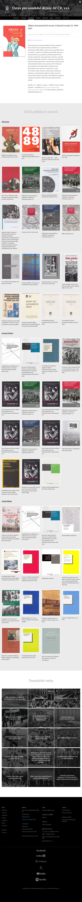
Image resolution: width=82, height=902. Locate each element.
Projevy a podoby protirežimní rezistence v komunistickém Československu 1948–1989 (30, 578)
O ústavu (23, 18)
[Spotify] (41, 879)
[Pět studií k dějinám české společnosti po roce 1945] (31, 654)
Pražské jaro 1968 (41, 698)
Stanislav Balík (58, 34)
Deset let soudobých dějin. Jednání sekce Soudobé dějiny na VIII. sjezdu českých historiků (31, 324)
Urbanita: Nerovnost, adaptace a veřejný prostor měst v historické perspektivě (67, 777)
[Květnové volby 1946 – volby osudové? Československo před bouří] (51, 156)
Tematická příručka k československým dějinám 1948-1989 (31, 156)
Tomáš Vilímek (49, 34)
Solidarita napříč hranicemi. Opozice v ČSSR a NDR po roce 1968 (50, 620)
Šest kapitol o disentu (47, 578)
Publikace (31, 18)
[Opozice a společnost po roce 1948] (71, 616)
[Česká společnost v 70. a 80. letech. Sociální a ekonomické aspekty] (31, 616)
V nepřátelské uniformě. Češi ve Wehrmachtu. (67, 757)
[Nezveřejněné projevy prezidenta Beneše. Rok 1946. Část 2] (51, 319)
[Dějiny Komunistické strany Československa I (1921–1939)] (11, 153)
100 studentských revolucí (67, 738)
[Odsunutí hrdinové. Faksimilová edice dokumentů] (71, 447)
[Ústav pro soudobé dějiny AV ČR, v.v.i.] (7, 10)
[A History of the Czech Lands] (31, 230)
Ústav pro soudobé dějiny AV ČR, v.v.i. (36, 888)
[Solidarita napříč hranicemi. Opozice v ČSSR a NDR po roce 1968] (51, 616)
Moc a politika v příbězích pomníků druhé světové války (15, 698)
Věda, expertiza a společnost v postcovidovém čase (41, 777)
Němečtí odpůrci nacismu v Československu (15, 718)
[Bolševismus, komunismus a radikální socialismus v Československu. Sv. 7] (71, 193)
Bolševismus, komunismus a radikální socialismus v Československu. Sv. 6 (49, 235)
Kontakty (58, 18)
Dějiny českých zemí (67, 233)
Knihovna (45, 18)
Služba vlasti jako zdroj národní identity (14, 777)
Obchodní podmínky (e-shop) (30, 836)
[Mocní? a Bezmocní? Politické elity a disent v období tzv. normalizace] (51, 655)
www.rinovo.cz (55, 888)
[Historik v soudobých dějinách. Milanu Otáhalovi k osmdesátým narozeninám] (11, 654)
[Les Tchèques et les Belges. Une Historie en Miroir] (11, 280)
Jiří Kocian (31, 34)
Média (51, 18)
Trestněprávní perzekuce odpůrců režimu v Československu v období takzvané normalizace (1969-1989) (50, 369)
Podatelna (25, 826)
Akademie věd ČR (66, 817)
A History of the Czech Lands (30, 232)
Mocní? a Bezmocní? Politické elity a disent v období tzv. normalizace (50, 658)
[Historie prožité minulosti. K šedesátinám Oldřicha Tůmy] (51, 193)
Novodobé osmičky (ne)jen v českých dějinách (41, 738)
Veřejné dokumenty (27, 829)
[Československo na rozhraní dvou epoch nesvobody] (51, 280)
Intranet (4, 832)
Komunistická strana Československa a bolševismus (41, 718)
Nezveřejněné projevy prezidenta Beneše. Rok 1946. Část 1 (70, 322)
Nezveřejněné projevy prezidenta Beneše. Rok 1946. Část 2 (50, 322)
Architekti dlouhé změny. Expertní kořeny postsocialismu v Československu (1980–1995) (10, 578)
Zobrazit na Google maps (29, 819)
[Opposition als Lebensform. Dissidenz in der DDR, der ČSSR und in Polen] (11, 617)
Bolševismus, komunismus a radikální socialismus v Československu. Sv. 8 (29, 197)
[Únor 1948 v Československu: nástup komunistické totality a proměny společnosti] (11, 194)
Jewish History (66, 810)
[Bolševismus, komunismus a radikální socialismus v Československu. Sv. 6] (51, 231)
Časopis (38, 18)
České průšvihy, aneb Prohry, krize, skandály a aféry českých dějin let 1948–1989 (70, 286)
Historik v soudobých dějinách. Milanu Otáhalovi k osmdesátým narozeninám (10, 657)
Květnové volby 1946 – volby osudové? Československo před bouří (50, 159)
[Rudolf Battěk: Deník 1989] (71, 534)
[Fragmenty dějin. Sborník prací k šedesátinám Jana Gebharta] (31, 281)
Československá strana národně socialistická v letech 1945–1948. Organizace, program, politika (10, 322)
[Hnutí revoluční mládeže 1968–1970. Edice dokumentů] (51, 485)
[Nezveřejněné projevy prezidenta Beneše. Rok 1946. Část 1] (71, 319)
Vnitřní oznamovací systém (29, 831)
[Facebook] (41, 850)
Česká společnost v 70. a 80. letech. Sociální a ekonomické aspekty (30, 619)
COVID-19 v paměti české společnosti (15, 757)
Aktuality (16, 18)
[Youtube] (41, 874)
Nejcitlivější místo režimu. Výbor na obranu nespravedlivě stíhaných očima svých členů (10, 492)
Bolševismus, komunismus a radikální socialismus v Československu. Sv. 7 (70, 197)
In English (66, 18)
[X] (41, 867)
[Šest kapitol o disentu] (51, 576)
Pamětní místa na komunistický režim (67, 718)
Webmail (4, 830)
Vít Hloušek (66, 34)
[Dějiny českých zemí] (71, 232)
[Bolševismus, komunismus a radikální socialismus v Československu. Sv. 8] (31, 194)
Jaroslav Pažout (39, 34)
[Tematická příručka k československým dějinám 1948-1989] (31, 153)
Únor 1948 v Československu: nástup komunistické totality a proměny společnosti (10, 197)
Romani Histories (67, 813)
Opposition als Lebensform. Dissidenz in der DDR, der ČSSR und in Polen (10, 620)
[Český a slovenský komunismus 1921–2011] (71, 154)
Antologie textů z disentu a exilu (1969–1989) (15, 738)
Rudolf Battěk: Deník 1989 (69, 535)
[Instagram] (41, 861)
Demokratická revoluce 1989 (67, 698)
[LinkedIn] (41, 856)
